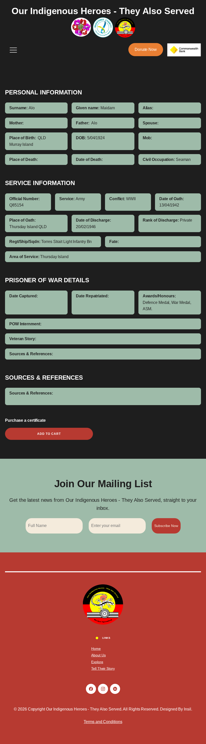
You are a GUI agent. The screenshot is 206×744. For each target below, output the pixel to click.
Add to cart (49, 434)
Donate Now (146, 49)
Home (96, 649)
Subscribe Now (166, 526)
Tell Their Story (103, 668)
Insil (187, 709)
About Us (98, 655)
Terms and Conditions (103, 722)
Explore (97, 662)
